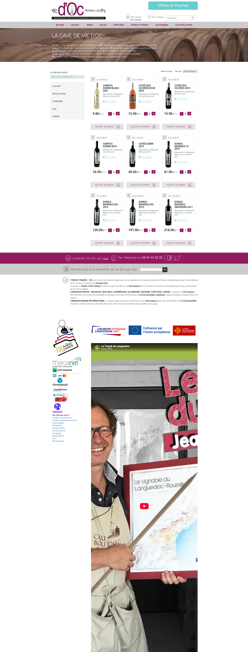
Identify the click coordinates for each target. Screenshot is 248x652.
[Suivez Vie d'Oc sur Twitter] (177, 258)
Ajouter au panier (104, 126)
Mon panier (135, 17)
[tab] (67, 85)
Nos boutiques (58, 441)
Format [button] (56, 116)
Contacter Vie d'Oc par (91, 259)
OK (165, 269)
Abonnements (58, 436)
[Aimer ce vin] (93, 79)
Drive (54, 438)
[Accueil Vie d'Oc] (79, 11)
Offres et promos (140, 25)
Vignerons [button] (57, 101)
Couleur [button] (56, 86)
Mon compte (158, 17)
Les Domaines (161, 25)
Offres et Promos (173, 5)
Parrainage (56, 433)
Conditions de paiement (62, 418)
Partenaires (57, 425)
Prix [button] (54, 109)
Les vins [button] (75, 25)
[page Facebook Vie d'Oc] (170, 258)
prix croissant (189, 71)
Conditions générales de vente (64, 420)
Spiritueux (118, 25)
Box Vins (60, 25)
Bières (90, 25)
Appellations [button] (59, 94)
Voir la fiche (110, 101)
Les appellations (183, 25)
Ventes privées (58, 428)
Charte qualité (58, 423)
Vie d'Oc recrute (58, 431)
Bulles (103, 25)
